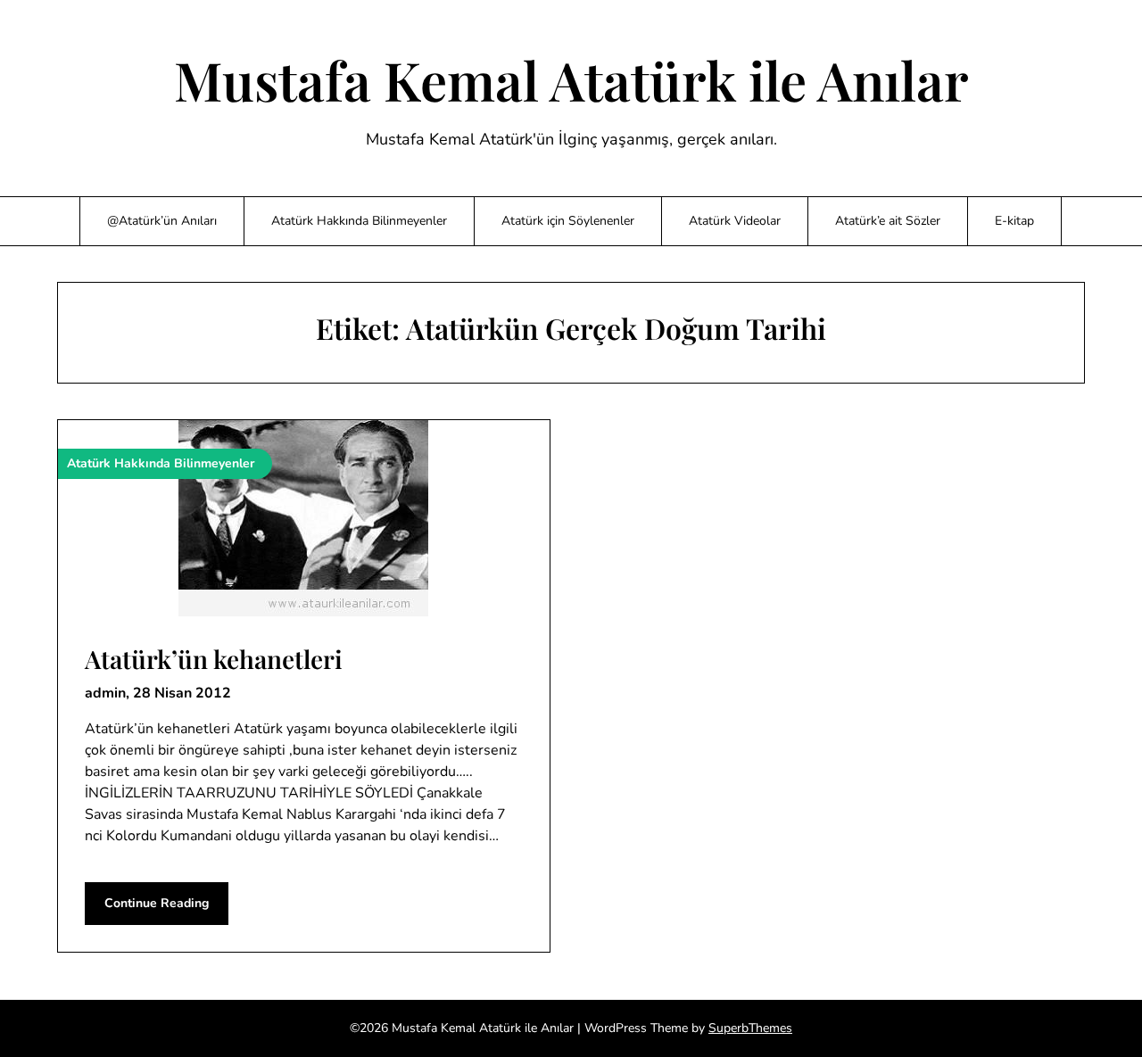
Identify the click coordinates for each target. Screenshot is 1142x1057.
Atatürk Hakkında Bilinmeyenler (359, 220)
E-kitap (1014, 220)
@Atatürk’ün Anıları (162, 220)
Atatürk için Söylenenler (567, 220)
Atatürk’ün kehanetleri (214, 658)
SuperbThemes (750, 1028)
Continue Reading (156, 903)
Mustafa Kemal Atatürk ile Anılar (571, 79)
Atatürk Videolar (735, 220)
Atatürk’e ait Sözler (887, 220)
